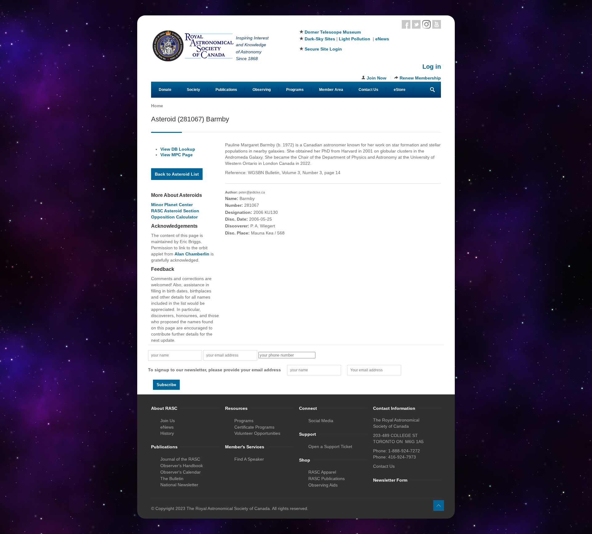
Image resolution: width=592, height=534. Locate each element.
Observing (262, 90)
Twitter (416, 24)
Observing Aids (323, 485)
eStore (399, 90)
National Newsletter (179, 484)
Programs (295, 90)
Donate (165, 90)
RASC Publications (326, 478)
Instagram (426, 24)
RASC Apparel (322, 472)
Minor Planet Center (172, 204)
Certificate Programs (254, 427)
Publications (226, 90)
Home (157, 105)
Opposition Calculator (174, 216)
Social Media (320, 420)
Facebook (406, 24)
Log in (431, 66)
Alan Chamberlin (192, 253)
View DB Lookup (177, 149)
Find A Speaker (249, 459)
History (167, 433)
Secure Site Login (323, 49)
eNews (382, 38)
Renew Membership (420, 77)
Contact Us (368, 90)
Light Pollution (354, 38)
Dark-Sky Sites (320, 38)
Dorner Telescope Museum (333, 32)
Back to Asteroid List (177, 174)
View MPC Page (176, 154)
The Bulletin (171, 478)
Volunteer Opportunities (257, 433)
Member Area (331, 90)
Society (193, 90)
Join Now (376, 77)
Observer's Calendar (180, 472)
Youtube (436, 24)
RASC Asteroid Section (175, 210)
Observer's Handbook (181, 465)
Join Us (167, 420)
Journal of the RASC (180, 459)
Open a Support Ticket (330, 446)
